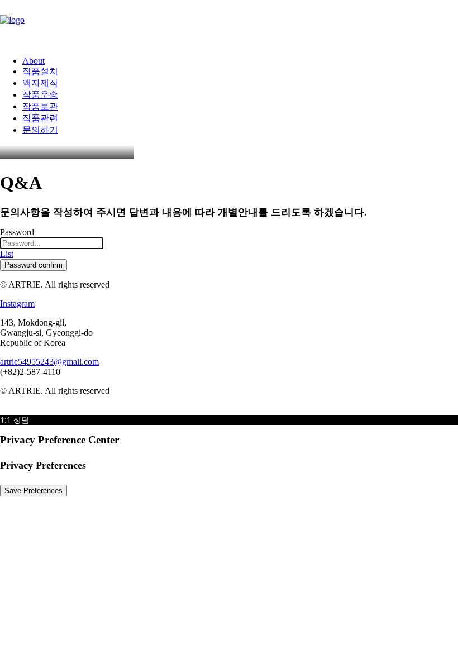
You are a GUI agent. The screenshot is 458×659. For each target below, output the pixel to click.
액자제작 (40, 83)
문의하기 (40, 130)
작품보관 (40, 106)
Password (17, 232)
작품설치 (40, 71)
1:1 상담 (14, 419)
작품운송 (40, 94)
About (33, 60)
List (6, 254)
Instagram (17, 303)
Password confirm (33, 265)
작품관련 (40, 118)
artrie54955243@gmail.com (49, 361)
